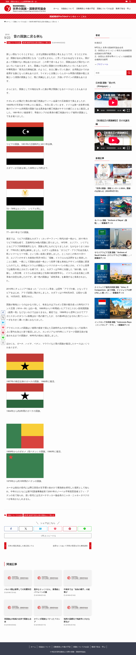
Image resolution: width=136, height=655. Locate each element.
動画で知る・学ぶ (98, 646)
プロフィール (102, 64)
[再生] (98, 110)
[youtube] (126, 1)
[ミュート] (124, 110)
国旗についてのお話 (13, 42)
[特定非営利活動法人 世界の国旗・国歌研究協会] (25, 8)
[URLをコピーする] (3, 343)
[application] (113, 102)
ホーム (33, 646)
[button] (11, 528)
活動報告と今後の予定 (62, 646)
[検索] (130, 1)
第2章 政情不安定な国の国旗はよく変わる (36, 42)
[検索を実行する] (129, 72)
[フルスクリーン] (128, 110)
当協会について (45, 646)
